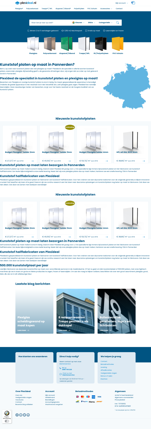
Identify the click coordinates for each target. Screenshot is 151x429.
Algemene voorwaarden (124, 397)
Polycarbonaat (32, 9)
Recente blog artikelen (24, 404)
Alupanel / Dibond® (63, 9)
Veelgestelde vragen (109, 373)
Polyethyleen (79, 9)
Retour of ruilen (106, 376)
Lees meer (21, 330)
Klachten (104, 379)
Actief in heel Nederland (124, 395)
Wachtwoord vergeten (54, 404)
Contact (119, 9)
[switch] (7, 421)
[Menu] (10, 411)
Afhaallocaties (106, 370)
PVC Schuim (92, 9)
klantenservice (65, 364)
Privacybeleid (120, 400)
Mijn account (50, 395)
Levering (104, 367)
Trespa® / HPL (47, 9)
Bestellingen (50, 400)
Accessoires (105, 9)
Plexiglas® (19, 9)
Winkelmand (50, 397)
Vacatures (19, 400)
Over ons (18, 395)
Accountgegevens (52, 402)
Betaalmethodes (107, 364)
